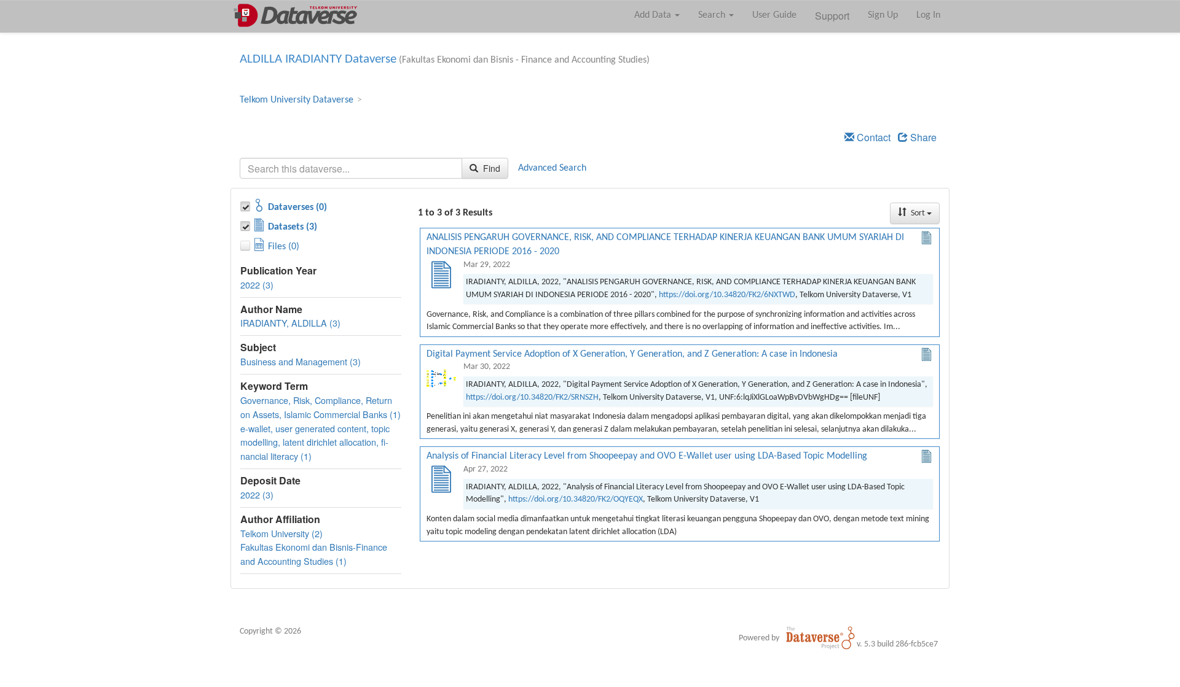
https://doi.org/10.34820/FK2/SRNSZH (532, 397)
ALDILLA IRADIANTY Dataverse (318, 59)
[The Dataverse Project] (820, 638)
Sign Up (883, 15)
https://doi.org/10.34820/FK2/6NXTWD (727, 295)
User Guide (774, 15)
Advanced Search (552, 168)
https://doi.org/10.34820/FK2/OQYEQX (575, 499)
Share (922, 137)
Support (832, 16)
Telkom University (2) (281, 533)
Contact (872, 137)
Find (490, 168)
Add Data (654, 15)
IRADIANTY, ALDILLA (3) (290, 322)
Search (713, 15)
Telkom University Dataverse (296, 100)
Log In (928, 15)
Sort (918, 213)
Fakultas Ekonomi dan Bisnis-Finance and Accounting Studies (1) (313, 553)
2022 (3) (256, 284)
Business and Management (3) (300, 361)
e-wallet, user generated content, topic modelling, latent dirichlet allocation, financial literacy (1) (315, 442)
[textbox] (351, 168)
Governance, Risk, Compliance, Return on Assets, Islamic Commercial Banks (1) (320, 407)
